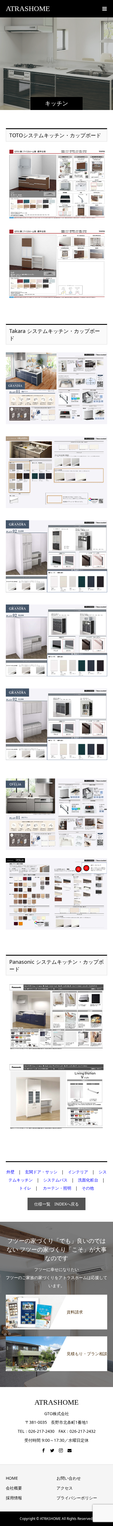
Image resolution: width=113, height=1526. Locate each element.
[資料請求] (56, 1297)
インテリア (78, 1172)
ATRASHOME (28, 8)
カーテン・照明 (57, 1188)
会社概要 (14, 1488)
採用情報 (14, 1498)
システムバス (55, 1180)
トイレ (25, 1188)
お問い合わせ (69, 1478)
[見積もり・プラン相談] (56, 1338)
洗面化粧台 (88, 1180)
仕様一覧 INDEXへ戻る (56, 1204)
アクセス (65, 1488)
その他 (88, 1188)
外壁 (10, 1172)
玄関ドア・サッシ (41, 1172)
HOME (12, 1478)
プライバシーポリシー (77, 1498)
